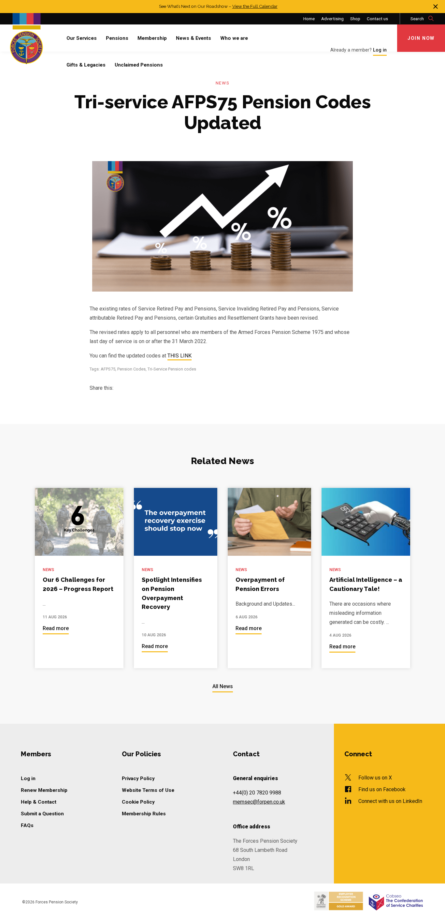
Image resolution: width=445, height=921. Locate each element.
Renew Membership (44, 790)
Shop (355, 18)
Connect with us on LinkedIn (390, 801)
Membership (152, 38)
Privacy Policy (138, 778)
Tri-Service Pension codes (172, 369)
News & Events (193, 38)
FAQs (27, 825)
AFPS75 (108, 369)
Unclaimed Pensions (139, 65)
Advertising (332, 18)
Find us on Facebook (382, 789)
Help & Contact (38, 802)
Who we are (234, 38)
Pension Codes (131, 369)
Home (309, 18)
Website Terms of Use (148, 790)
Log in (28, 778)
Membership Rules (144, 814)
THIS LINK (179, 356)
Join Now (421, 38)
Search (417, 18)
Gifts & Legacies (86, 65)
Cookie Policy (138, 802)
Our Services (81, 38)
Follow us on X (375, 778)
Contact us (377, 18)
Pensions (117, 38)
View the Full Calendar (255, 6)
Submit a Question (42, 814)
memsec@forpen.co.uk (259, 802)
